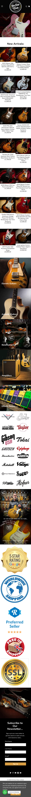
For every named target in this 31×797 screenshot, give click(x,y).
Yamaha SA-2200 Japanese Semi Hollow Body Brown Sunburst (8, 156)
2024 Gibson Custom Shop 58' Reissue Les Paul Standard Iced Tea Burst (23, 187)
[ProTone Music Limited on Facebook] (13, 773)
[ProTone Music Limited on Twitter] (10, 773)
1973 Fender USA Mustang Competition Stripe (8, 248)
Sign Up (15, 764)
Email (7, 756)
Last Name (8, 749)
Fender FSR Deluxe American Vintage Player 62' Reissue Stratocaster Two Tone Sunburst (8, 218)
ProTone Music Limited (18, 780)
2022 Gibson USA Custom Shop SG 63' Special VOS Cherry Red (7, 65)
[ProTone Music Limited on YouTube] (15, 773)
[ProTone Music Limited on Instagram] (18, 773)
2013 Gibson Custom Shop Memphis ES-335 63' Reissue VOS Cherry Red (23, 217)
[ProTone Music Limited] (15, 6)
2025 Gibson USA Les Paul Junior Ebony (8, 186)
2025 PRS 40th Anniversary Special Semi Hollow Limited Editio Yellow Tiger (7, 128)
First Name (8, 741)
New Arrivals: (15, 44)
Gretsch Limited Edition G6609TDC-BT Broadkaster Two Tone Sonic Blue (23, 94)
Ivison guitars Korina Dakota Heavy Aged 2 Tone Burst (23, 246)
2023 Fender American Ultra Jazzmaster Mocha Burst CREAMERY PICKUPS (7, 97)
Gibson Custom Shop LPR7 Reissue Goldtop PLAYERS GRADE (23, 66)
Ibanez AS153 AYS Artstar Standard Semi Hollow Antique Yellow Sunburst (23, 127)
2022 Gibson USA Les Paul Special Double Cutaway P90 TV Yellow (23, 158)
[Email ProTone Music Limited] (20, 773)
